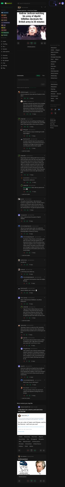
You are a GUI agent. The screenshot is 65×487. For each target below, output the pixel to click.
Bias (20, 441)
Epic (3, 27)
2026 (53, 50)
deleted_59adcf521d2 (25, 407)
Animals (4, 20)
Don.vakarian (24, 456)
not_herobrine (26, 177)
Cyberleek (54, 61)
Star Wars (54, 66)
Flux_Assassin (26, 387)
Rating (38, 75)
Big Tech (41, 436)
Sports (4, 15)
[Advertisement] (56, 24)
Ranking (5, 65)
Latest (4, 41)
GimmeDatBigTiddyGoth (26, 226)
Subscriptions (6, 51)
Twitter (20, 436)
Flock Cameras (55, 73)
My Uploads (6, 60)
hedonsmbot (23, 325)
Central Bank (29, 443)
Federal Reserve (37, 443)
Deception (41, 439)
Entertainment (6, 22)
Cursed (59, 93)
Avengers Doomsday (56, 57)
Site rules (52, 124)
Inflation (21, 446)
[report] (42, 43)
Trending (5, 44)
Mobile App (53, 120)
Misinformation (27, 441)
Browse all (3, 37)
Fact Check (34, 436)
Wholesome (5, 32)
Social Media (22, 439)
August (57, 50)
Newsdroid (5, 12)
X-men (53, 68)
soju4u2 (22, 199)
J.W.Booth (22, 269)
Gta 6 (57, 59)
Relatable (4, 35)
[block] (45, 43)
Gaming (4, 17)
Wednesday (54, 75)
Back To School (55, 52)
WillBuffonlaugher (24, 92)
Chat (4, 63)
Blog (4, 68)
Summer (53, 54)
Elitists (31, 446)
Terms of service (54, 126)
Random (5, 49)
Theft (27, 446)
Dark (3, 25)
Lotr (52, 59)
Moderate (5, 58)
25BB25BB (23, 119)
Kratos (53, 64)
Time (43, 75)
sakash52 (22, 366)
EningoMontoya (26, 348)
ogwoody (25, 337)
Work (53, 100)
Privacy (52, 127)
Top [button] (4, 46)
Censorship (27, 436)
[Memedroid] (2, 3)
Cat (57, 98)
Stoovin (25, 101)
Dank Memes (54, 84)
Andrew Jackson (31, 46)
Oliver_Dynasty (24, 297)
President (21, 443)
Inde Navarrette (55, 71)
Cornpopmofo (23, 215)
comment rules (32, 87)
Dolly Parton (54, 78)
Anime (4, 30)
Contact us (52, 122)
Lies (28, 439)
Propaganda (34, 439)
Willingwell (25, 129)
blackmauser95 (26, 139)
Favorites (5, 55)
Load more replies (26, 151)
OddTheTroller (23, 260)
